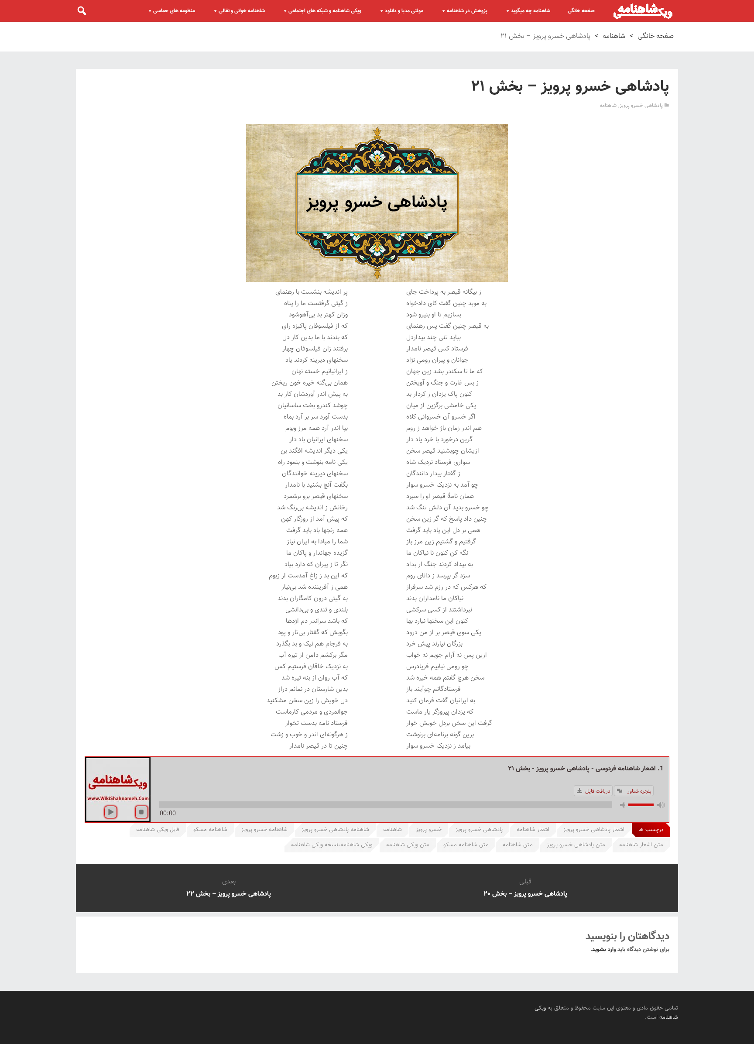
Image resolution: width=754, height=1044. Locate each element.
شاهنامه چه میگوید (530, 11)
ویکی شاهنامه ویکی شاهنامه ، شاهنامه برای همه (643, 11)
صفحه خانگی (581, 11)
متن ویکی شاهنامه (407, 845)
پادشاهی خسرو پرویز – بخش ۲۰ (525, 894)
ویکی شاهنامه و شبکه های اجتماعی (324, 11)
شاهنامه (614, 36)
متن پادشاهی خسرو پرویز (576, 845)
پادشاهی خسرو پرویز (641, 106)
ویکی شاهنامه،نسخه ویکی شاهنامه (331, 845)
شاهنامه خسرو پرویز (264, 829)
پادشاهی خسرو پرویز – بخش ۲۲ (228, 894)
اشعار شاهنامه (533, 829)
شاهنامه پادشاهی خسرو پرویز (335, 829)
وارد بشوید (604, 949)
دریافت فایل (597, 791)
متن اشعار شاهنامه (641, 845)
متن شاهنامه (518, 845)
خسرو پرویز (429, 829)
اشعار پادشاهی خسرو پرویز (593, 829)
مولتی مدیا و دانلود (404, 11)
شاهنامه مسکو (210, 829)
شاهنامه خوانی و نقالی (242, 11)
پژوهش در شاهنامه (467, 11)
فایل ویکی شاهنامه (157, 829)
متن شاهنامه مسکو (466, 845)
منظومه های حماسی (174, 11)
